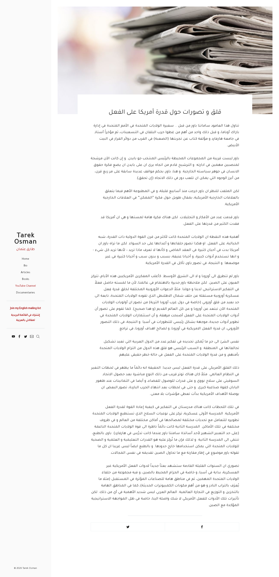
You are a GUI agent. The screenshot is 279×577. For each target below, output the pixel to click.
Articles (25, 272)
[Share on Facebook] (202, 527)
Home (25, 259)
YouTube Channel (25, 286)
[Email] (31, 336)
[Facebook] (19, 336)
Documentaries (25, 293)
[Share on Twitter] (128, 527)
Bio (25, 266)
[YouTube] (13, 336)
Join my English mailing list (25, 308)
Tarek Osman (25, 239)
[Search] (37, 336)
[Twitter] (25, 336)
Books (25, 279)
